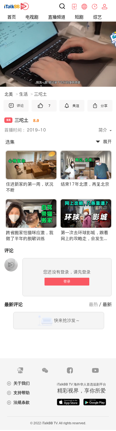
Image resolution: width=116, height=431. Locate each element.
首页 (11, 17)
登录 (66, 281)
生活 (26, 94)
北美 (11, 94)
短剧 (79, 17)
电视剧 (31, 17)
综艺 (97, 17)
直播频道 (56, 17)
